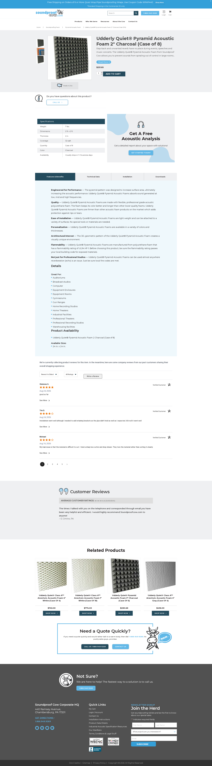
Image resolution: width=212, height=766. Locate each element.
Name (70, 372)
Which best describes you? (80, 382)
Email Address (74, 392)
